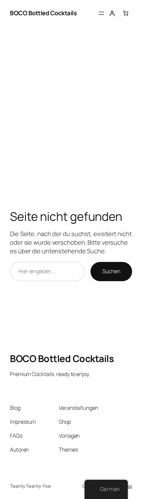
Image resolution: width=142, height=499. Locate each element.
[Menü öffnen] (101, 13)
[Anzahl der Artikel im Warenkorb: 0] (125, 13)
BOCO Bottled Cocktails (43, 13)
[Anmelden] (112, 13)
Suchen (111, 271)
